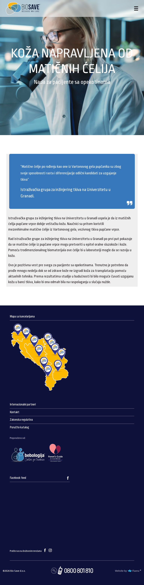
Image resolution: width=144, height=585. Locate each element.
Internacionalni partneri (23, 404)
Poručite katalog (19, 427)
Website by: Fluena (127, 570)
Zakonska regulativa (21, 419)
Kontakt (14, 412)
